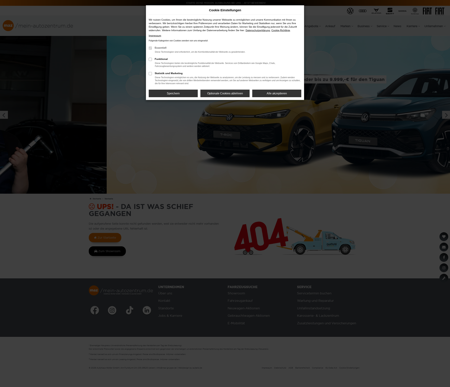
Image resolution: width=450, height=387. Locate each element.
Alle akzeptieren (277, 93)
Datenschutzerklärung (258, 30)
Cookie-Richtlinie (280, 30)
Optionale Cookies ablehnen (225, 93)
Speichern (173, 93)
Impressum (155, 35)
